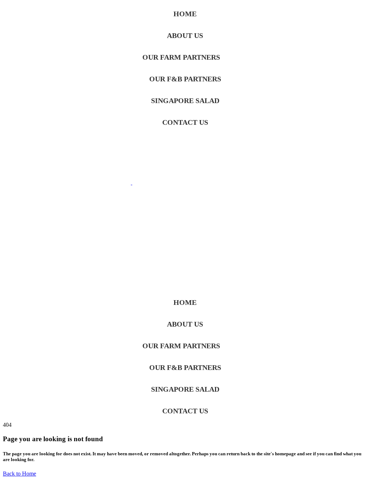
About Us (185, 35)
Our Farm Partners (181, 57)
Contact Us (185, 122)
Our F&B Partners (185, 79)
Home (185, 14)
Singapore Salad (185, 101)
